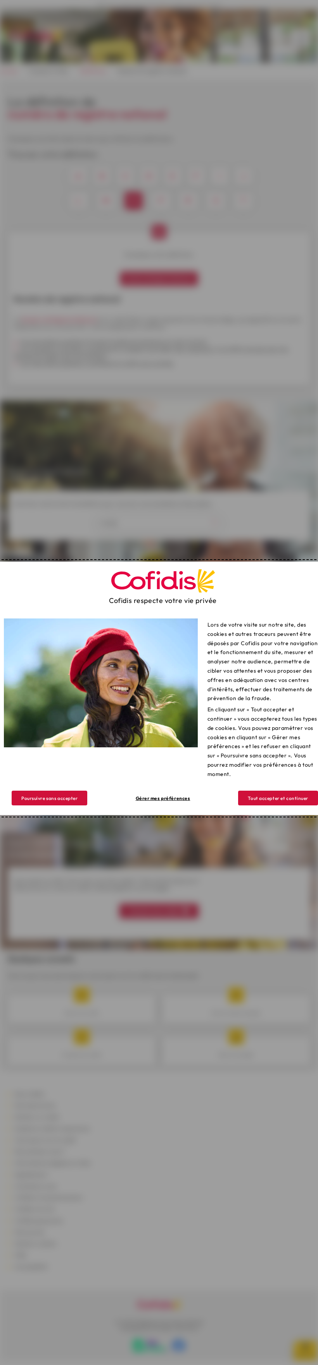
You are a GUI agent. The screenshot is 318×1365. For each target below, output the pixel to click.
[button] (278, 798)
